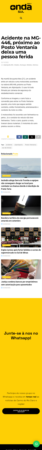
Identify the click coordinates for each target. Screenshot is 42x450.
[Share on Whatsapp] (25, 137)
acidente (9, 145)
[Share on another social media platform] (38, 137)
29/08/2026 (6, 192)
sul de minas (6, 148)
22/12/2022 (5, 62)
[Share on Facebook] (19, 137)
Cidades (16, 65)
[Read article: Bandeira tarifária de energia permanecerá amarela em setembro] (21, 205)
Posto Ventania (30, 145)
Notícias (35, 65)
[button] (21, 18)
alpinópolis (19, 145)
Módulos (29, 65)
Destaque (23, 65)
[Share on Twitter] (32, 137)
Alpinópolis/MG (8, 65)
